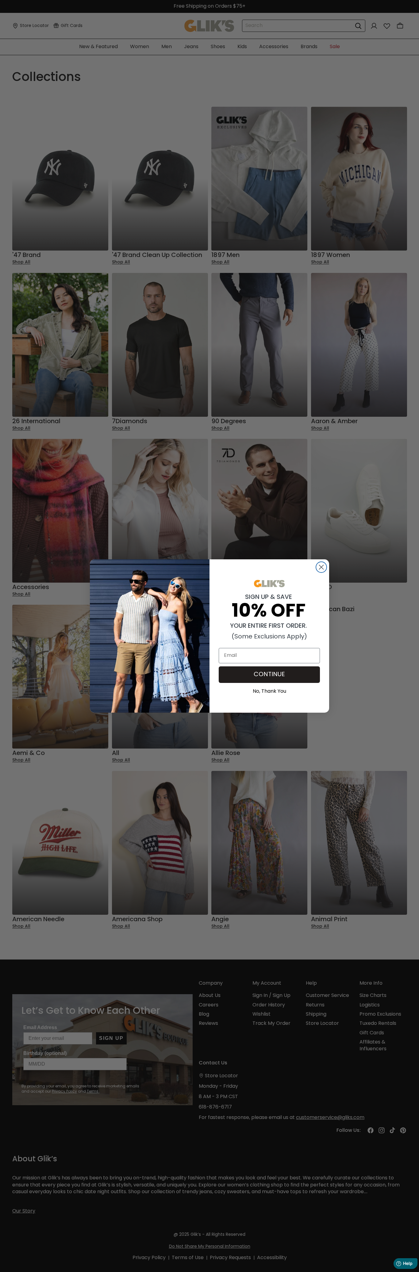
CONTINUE (269, 675)
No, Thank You (269, 690)
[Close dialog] (321, 567)
